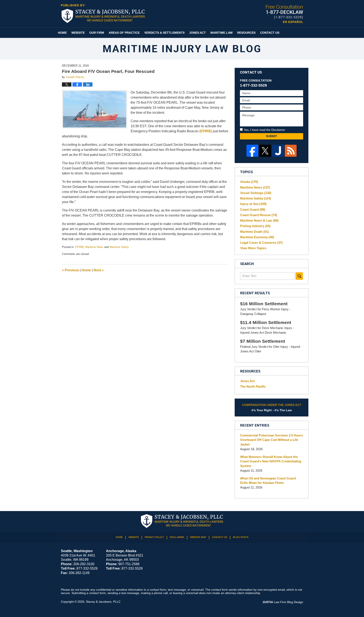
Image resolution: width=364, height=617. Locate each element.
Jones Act (197, 32)
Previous (70, 270)
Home (62, 32)
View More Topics (253, 248)
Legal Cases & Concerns (261, 242)
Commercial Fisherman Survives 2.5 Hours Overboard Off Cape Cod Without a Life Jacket (271, 440)
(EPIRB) (205, 131)
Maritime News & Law (259, 220)
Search (299, 276)
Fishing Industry (255, 226)
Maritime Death (254, 231)
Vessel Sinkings (255, 193)
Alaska (249, 181)
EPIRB (79, 247)
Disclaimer (177, 537)
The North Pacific (253, 386)
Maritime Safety (119, 247)
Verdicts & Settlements (164, 32)
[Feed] (291, 151)
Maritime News (94, 247)
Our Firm (96, 32)
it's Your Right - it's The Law (271, 407)
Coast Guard (252, 209)
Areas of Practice (124, 32)
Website (78, 32)
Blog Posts (240, 537)
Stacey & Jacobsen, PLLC (103, 601)
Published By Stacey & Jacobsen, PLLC (284, 14)
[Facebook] (252, 151)
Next (99, 270)
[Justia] (278, 151)
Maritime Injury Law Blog (103, 13)
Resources (246, 32)
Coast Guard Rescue (258, 215)
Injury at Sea (253, 204)
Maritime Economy (257, 237)
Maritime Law (221, 32)
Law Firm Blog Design (282, 602)
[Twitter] (265, 151)
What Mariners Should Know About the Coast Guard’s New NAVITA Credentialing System (270, 461)
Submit (271, 136)
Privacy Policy (154, 537)
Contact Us (269, 32)
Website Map (198, 537)
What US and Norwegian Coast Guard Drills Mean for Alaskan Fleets (268, 480)
